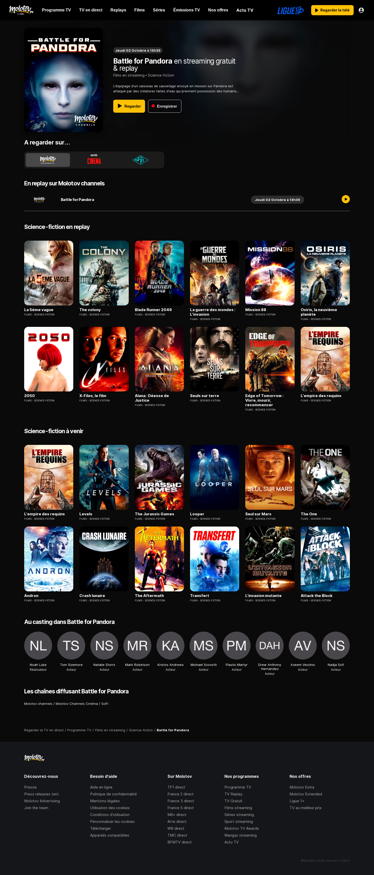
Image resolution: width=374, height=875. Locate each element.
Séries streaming (239, 814)
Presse (30, 787)
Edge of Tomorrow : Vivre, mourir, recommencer (264, 400)
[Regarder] (346, 200)
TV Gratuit (233, 800)
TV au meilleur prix (306, 807)
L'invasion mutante (263, 595)
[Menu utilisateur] (361, 10)
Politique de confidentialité (113, 794)
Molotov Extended (306, 794)
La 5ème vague (38, 310)
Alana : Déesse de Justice (152, 398)
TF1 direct (176, 787)
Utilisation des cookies (110, 807)
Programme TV (237, 787)
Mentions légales (105, 800)
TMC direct (177, 835)
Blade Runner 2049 (153, 310)
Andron (31, 595)
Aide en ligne (101, 787)
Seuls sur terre (204, 395)
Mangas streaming (240, 835)
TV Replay (233, 794)
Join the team (36, 807)
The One (309, 514)
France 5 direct (180, 807)
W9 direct (175, 828)
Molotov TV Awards (241, 828)
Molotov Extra (302, 787)
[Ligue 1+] (290, 10)
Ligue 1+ (297, 800)
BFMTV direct (179, 842)
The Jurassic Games (154, 514)
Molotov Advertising (42, 800)
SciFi (104, 704)
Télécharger (100, 828)
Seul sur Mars (258, 514)
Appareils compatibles (109, 835)
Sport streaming (238, 821)
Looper (197, 514)
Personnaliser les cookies (112, 821)
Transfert (199, 595)
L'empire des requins (321, 395)
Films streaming (238, 807)
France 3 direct (180, 800)
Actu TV (231, 842)
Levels (85, 514)
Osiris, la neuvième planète (319, 312)
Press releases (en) (41, 794)
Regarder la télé (335, 10)
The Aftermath (149, 595)
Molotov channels (38, 704)
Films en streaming (129, 75)
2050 (29, 395)
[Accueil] (21, 10)
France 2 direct (180, 794)
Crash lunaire (92, 595)
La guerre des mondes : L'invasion (212, 312)
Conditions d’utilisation (110, 814)
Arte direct (176, 821)
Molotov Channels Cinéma (77, 704)
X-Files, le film (92, 395)
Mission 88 (255, 310)
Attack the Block (317, 595)
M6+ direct (176, 814)
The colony (90, 310)
